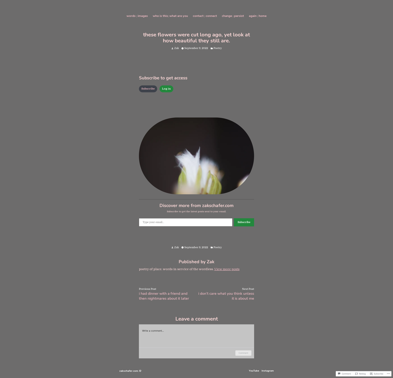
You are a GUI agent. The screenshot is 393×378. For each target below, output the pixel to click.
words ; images (137, 16)
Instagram (268, 370)
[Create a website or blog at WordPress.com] (140, 371)
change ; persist (233, 16)
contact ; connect (205, 16)
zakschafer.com (128, 371)
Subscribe (244, 222)
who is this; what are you (170, 16)
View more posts (226, 269)
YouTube (254, 370)
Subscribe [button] (148, 88)
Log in (166, 88)
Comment (243, 353)
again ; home (258, 16)
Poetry (218, 48)
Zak (176, 48)
